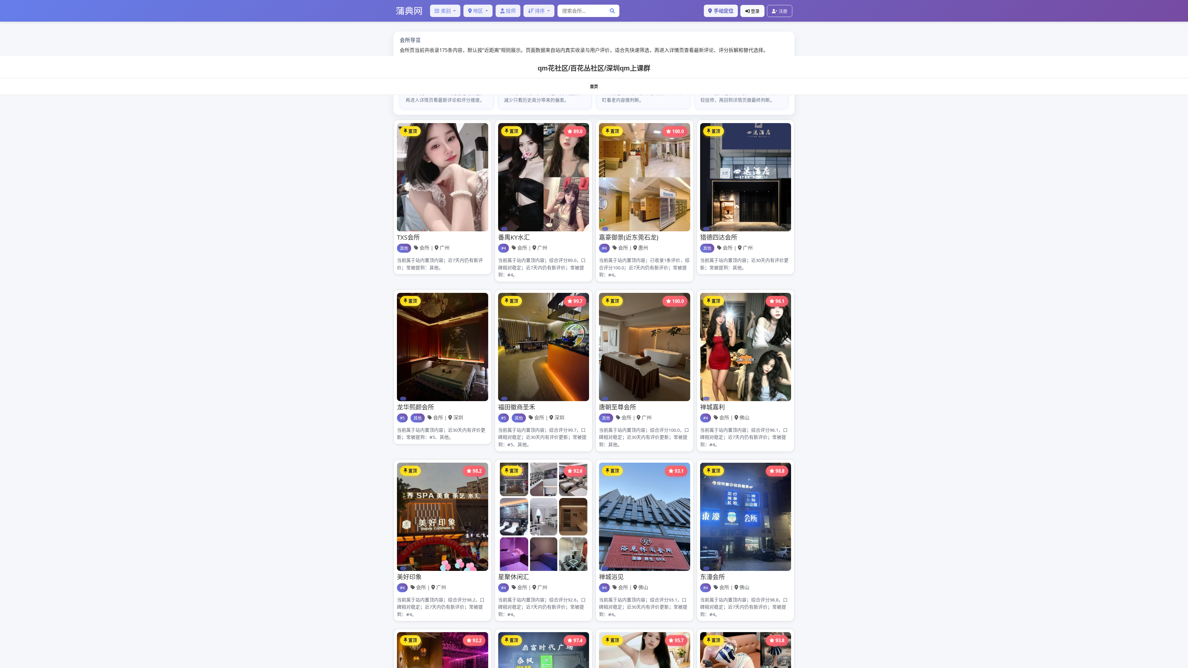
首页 (594, 86)
